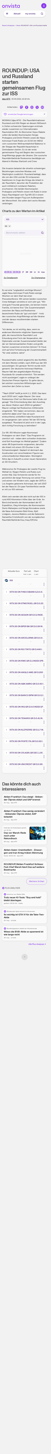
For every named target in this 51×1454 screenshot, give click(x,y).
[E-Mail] (42, 108)
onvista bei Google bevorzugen (20, 114)
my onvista (30, 13)
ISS (11, 580)
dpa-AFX (6, 99)
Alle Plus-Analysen (36, 944)
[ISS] (7, 580)
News (18, 25)
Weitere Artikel (36, 881)
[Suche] (42, 13)
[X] (37, 108)
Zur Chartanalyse (38, 278)
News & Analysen (8, 25)
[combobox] (24, 233)
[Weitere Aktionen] (44, 584)
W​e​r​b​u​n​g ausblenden (34, 45)
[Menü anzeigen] (7, 13)
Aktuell (17, 13)
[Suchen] (42, 232)
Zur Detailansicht (11, 278)
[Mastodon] (21, 108)
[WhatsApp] (31, 108)
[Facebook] (26, 108)
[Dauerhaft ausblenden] (44, 114)
